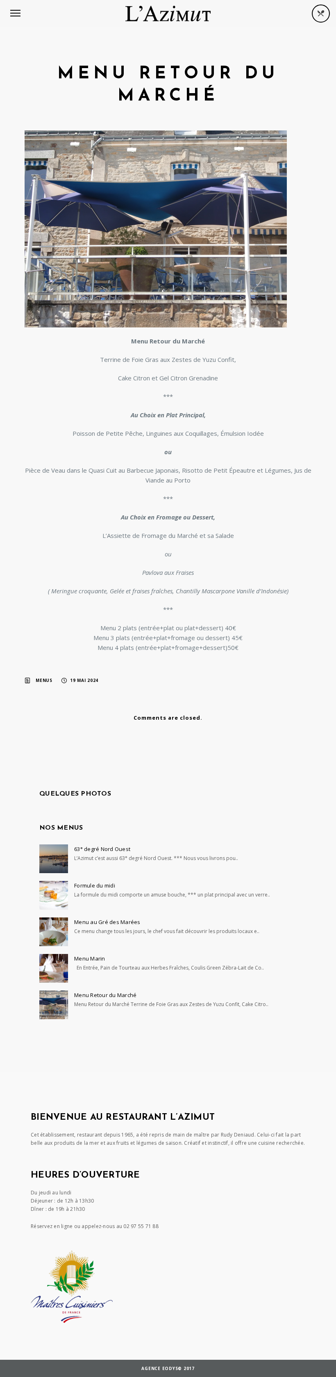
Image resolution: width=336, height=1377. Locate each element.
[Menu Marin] (53, 968)
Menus (44, 680)
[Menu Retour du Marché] (53, 1004)
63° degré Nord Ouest (102, 849)
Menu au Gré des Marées (107, 922)
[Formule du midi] (53, 895)
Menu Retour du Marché (105, 995)
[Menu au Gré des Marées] (53, 931)
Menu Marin (89, 958)
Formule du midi (94, 885)
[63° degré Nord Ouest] (53, 858)
